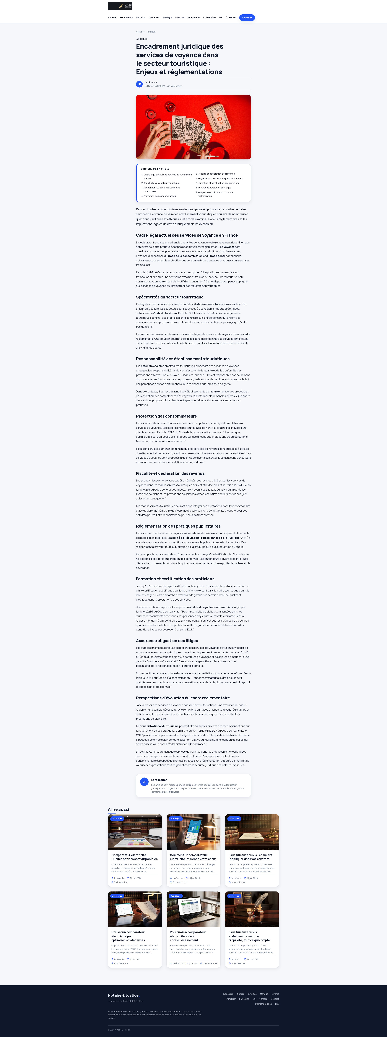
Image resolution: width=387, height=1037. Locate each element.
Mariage (167, 17)
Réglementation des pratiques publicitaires (220, 178)
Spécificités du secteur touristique (161, 182)
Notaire (140, 17)
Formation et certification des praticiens (218, 182)
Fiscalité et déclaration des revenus (216, 173)
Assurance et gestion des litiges (214, 187)
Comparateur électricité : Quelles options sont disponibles (134, 857)
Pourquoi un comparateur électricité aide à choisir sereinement (188, 936)
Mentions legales (263, 1004)
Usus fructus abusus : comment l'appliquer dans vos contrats (251, 857)
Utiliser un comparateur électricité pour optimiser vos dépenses (128, 936)
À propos (231, 17)
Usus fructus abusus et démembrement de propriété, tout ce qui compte (249, 936)
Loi (220, 17)
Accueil (112, 17)
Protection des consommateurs (160, 195)
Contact (247, 17)
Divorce (179, 17)
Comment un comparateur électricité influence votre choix (193, 857)
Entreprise (209, 17)
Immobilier (194, 17)
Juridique (153, 17)
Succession (126, 17)
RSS (277, 1004)
